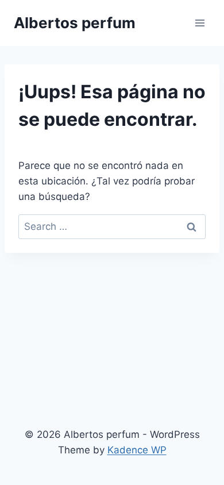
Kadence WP (137, 450)
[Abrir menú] (199, 23)
